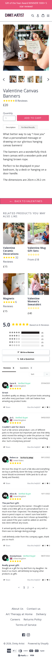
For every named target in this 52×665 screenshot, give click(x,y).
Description (11, 127)
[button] (43, 407)
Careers (15, 619)
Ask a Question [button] (27, 359)
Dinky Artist (18, 643)
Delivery (41, 614)
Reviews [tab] (7, 368)
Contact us (33, 608)
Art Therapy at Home (19, 614)
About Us (17, 608)
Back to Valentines (28, 201)
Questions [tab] (24, 368)
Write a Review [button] (27, 352)
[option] (13, 79)
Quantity (8, 113)
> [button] (33, 587)
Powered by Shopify (38, 643)
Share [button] (7, 407)
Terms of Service (26, 625)
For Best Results (28, 127)
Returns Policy (33, 619)
